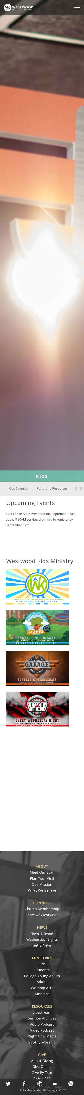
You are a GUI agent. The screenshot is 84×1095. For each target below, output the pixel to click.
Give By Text (42, 1072)
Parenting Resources (52, 488)
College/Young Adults (42, 975)
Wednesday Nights (42, 939)
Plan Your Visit (42, 878)
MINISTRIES (42, 958)
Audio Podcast (42, 1024)
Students (42, 969)
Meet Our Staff (42, 872)
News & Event (42, 933)
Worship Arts (42, 987)
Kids (42, 964)
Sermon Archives (42, 1018)
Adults (42, 981)
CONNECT (42, 903)
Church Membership (42, 908)
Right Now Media (42, 1036)
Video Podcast (42, 1030)
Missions (42, 993)
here (48, 519)
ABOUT (42, 866)
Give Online (42, 1066)
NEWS (42, 927)
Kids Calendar (19, 488)
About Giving (42, 1060)
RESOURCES (42, 1006)
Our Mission (42, 884)
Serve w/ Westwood (42, 914)
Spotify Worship (42, 1042)
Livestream (42, 1012)
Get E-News (42, 945)
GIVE (42, 1054)
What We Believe (42, 890)
